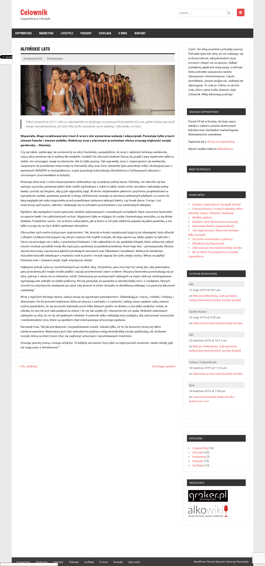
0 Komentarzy (55, 58)
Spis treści (134, 562)
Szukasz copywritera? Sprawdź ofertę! (216, 204)
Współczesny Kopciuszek (208, 243)
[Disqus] (97, 419)
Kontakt (140, 33)
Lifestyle (67, 33)
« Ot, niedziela (28, 366)
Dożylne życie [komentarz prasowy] (215, 221)
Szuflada (105, 33)
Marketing (46, 33)
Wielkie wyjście (202, 217)
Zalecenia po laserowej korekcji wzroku (217, 247)
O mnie (122, 33)
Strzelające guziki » (164, 366)
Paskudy (86, 33)
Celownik (33, 12)
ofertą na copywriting (220, 141)
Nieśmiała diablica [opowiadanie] (213, 226)
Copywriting (23, 33)
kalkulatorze (225, 148)
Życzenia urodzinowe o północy (212, 239)
